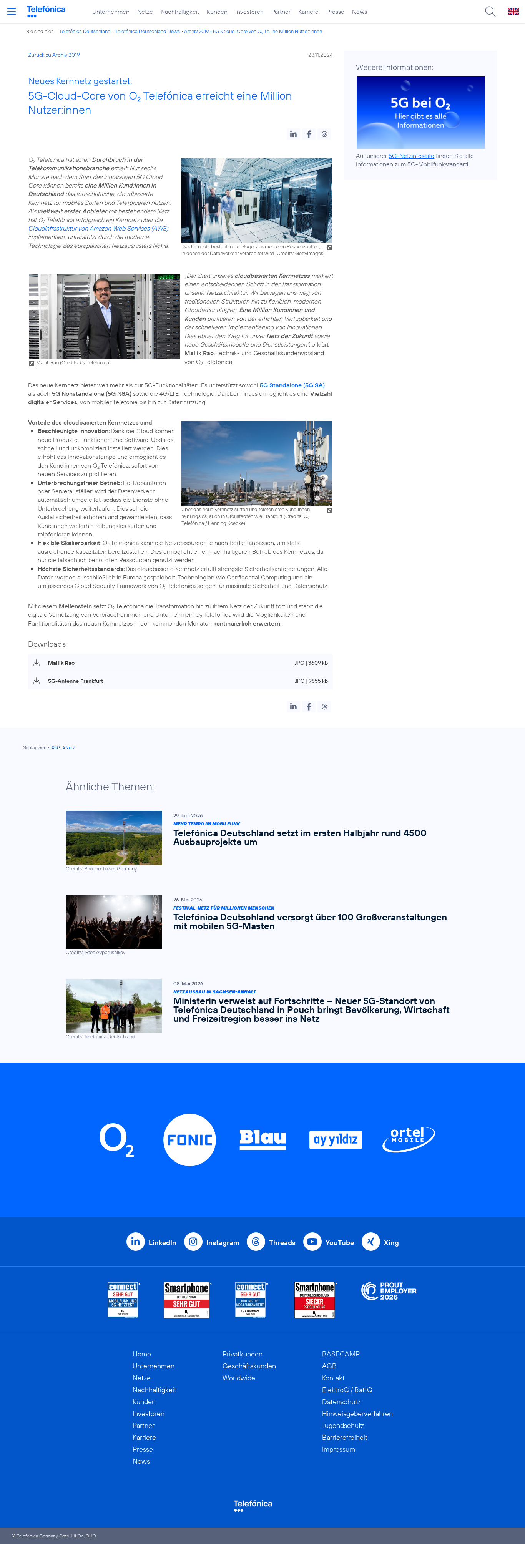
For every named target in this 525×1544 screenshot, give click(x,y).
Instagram (222, 1242)
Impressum (338, 1449)
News (359, 11)
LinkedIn (162, 1242)
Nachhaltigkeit (180, 11)
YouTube (340, 1242)
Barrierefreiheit (344, 1437)
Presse (335, 11)
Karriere (308, 11)
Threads (282, 1242)
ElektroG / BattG (347, 1389)
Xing (391, 1242)
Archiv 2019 (196, 31)
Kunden (217, 11)
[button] (293, 134)
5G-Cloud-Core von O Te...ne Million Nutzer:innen (267, 31)
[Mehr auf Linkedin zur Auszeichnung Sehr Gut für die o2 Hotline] (252, 1300)
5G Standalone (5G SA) (292, 385)
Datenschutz (341, 1401)
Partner (281, 11)
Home (142, 1354)
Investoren (249, 11)
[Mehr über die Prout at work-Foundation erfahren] (389, 1300)
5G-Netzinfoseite (411, 155)
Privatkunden (242, 1354)
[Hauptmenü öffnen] (11, 11)
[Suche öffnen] (490, 11)
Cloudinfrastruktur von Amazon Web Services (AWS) (98, 228)
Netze (145, 11)
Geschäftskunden (249, 1365)
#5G (56, 747)
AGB (329, 1365)
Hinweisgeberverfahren (357, 1413)
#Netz (69, 747)
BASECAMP (341, 1354)
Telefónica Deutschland (85, 31)
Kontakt (333, 1377)
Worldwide (239, 1377)
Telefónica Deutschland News (147, 31)
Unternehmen (111, 11)
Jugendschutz (343, 1425)
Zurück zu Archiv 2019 (54, 54)
